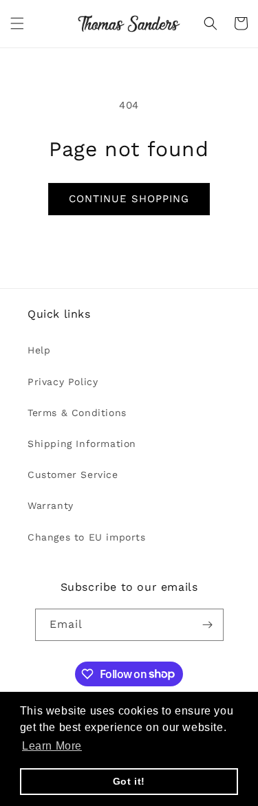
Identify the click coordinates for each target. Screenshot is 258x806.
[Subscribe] (208, 625)
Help (39, 350)
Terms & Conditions (77, 412)
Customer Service (73, 474)
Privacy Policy (63, 381)
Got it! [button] (129, 781)
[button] (17, 23)
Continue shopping (129, 199)
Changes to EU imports (87, 537)
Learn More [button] (52, 746)
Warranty (51, 505)
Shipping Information (82, 443)
